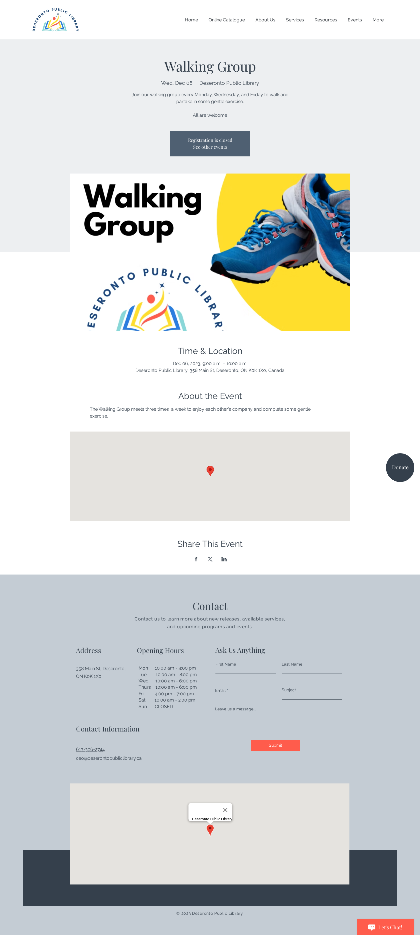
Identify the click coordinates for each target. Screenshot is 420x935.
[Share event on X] (210, 559)
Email (220, 690)
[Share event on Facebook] (196, 559)
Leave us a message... (235, 709)
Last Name (292, 664)
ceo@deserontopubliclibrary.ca (109, 758)
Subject (289, 690)
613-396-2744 (90, 749)
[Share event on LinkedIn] (224, 559)
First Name (225, 664)
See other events (210, 147)
